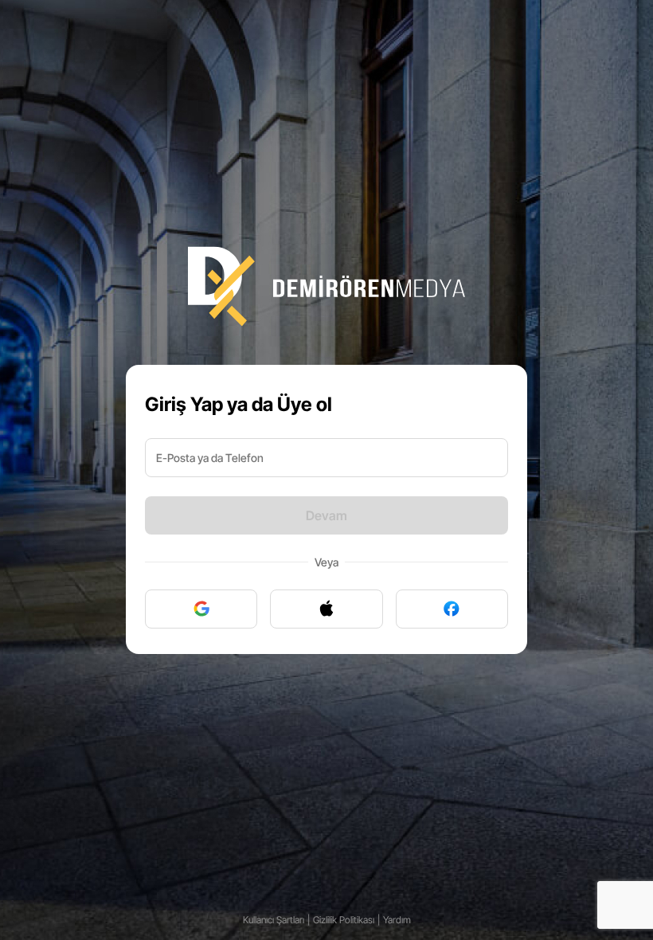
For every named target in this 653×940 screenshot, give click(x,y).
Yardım (397, 920)
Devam (326, 515)
